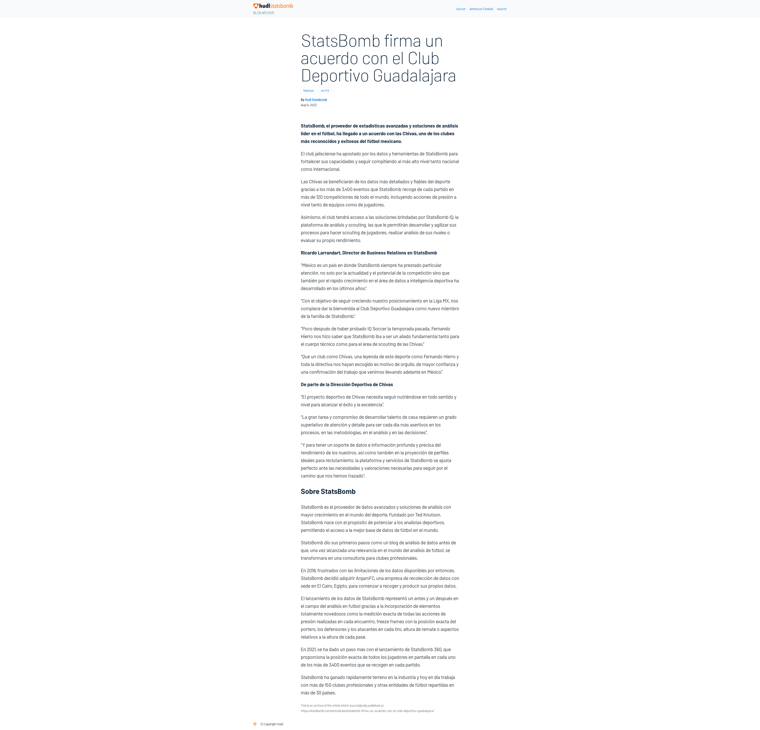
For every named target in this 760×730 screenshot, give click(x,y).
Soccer (461, 9)
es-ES (325, 90)
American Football (481, 9)
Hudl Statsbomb (316, 99)
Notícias (308, 90)
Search (502, 9)
